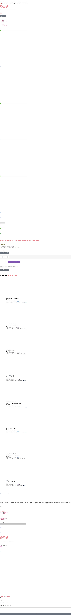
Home (3, 19)
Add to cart (11, 261)
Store (3, 20)
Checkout (17, 261)
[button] (35, 487)
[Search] (1, 547)
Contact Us (4, 21)
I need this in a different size (5, 605)
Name (1, 597)
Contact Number (3, 602)
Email (1, 600)
